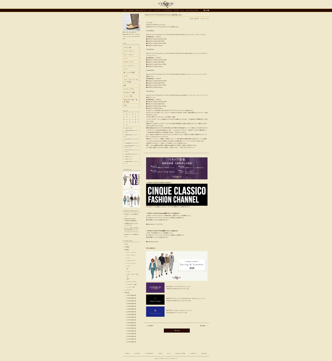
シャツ (128, 258)
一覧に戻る (177, 330)
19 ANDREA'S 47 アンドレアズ (131, 143)
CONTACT (193, 353)
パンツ (128, 266)
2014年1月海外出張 (131, 333)
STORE (176, 10)
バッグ (128, 271)
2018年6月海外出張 (131, 311)
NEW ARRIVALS (141, 10)
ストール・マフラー (131, 281)
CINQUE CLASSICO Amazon (154, 45)
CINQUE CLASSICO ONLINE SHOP (157, 39)
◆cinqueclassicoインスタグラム (154, 224)
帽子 (128, 278)
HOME (125, 10)
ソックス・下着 (130, 287)
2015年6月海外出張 (131, 325)
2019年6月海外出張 (131, 309)
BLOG (168, 353)
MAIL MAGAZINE (192, 10)
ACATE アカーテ (128, 128)
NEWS (126, 244)
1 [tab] (129, 41)
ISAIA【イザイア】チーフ (187, 147)
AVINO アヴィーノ (129, 159)
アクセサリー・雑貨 (131, 284)
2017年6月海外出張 (131, 317)
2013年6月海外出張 (131, 336)
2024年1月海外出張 (131, 300)
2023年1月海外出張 (131, 306)
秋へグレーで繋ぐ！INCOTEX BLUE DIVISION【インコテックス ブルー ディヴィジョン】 (131, 229)
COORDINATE (167, 10)
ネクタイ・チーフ (204, 18)
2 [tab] (131, 41)
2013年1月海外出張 (131, 339)
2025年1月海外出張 (131, 295)
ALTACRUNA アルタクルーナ (131, 154)
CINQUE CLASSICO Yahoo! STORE (156, 43)
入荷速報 (127, 247)
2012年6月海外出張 (131, 341)
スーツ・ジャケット (131, 252)
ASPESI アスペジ (128, 156)
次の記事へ (151, 325)
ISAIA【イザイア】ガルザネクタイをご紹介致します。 (164, 15)
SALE (150, 10)
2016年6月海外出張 (131, 322)
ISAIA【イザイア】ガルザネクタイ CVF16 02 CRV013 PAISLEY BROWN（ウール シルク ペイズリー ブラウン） (176, 34)
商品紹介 (127, 249)
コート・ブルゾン (131, 255)
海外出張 (127, 292)
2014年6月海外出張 (131, 331)
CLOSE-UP (137, 353)
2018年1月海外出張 (131, 314)
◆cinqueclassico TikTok (152, 241)
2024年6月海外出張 (131, 298)
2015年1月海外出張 (131, 328)
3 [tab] (134, 41)
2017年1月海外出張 (131, 320)
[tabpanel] (131, 27)
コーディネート (128, 289)
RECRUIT (204, 353)
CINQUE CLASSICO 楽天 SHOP (155, 41)
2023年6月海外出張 (131, 303)
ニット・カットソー (131, 263)
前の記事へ (203, 325)
